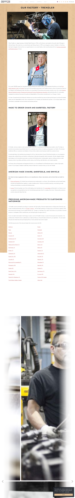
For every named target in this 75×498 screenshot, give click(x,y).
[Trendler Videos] (67, 2)
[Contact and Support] (61, 2)
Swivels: (12, 188)
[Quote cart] (63, 2)
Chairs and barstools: (15, 181)
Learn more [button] (67, 491)
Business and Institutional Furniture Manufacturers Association (34, 92)
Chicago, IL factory (30, 208)
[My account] (65, 2)
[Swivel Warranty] (59, 2)
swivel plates (47, 188)
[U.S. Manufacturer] (58, 2)
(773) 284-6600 (71, 1)
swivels (22, 88)
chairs (17, 88)
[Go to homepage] (5, 2)
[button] (21, 2)
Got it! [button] (63, 494)
